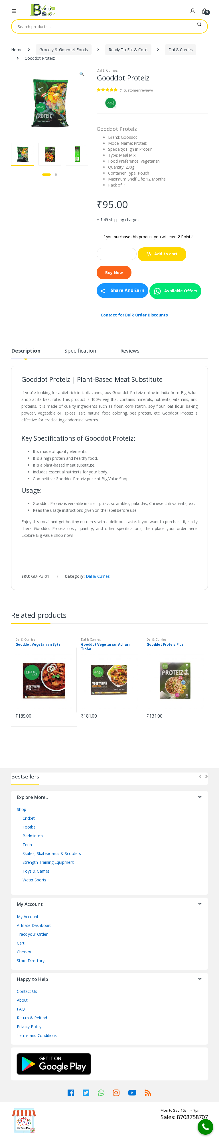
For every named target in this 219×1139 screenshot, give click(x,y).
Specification (80, 351)
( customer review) (136, 90)
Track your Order (32, 934)
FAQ (21, 1009)
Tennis (29, 844)
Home (16, 49)
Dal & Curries (180, 49)
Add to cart (166, 253)
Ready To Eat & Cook (128, 49)
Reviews (129, 351)
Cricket (29, 818)
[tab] (25, 353)
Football (30, 827)
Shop (21, 809)
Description (25, 351)
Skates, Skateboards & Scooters (52, 853)
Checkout (25, 951)
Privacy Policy (29, 1026)
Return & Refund (32, 1017)
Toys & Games (36, 871)
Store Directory (30, 960)
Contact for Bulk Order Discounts (134, 315)
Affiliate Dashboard (34, 925)
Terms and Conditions (37, 1035)
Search (199, 26)
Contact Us (27, 991)
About (22, 1000)
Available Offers (180, 290)
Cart (20, 943)
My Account (27, 916)
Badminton (33, 835)
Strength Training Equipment (48, 862)
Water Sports (34, 880)
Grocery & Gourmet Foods (63, 49)
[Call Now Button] (205, 1127)
